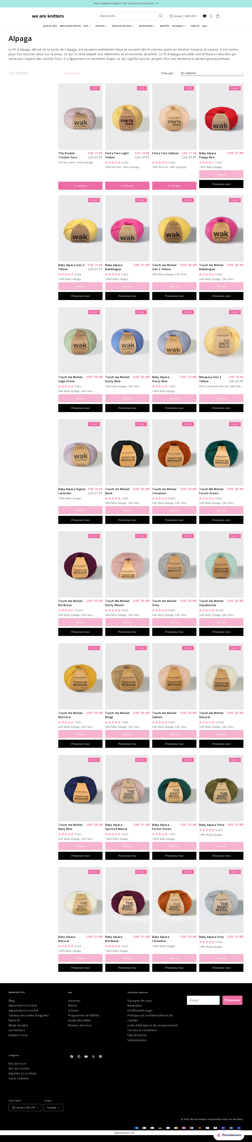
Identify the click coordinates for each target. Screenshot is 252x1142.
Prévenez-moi (221, 184)
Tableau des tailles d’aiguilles (29, 1015)
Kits (86, 26)
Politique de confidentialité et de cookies (150, 1018)
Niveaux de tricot (80, 1025)
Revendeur (134, 1005)
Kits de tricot (17, 1063)
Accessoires (146, 26)
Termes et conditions (142, 1030)
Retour (73, 1005)
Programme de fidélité (83, 1015)
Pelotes (100, 26)
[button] (88, 26)
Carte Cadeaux (19, 1078)
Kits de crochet (19, 1068)
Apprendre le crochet (23, 1010)
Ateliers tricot (18, 1035)
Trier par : (168, 73)
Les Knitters (17, 1030)
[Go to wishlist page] (204, 16)
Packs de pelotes (121, 26)
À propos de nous (139, 1001)
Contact (73, 1010)
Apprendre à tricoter (23, 1005)
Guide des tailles (79, 1020)
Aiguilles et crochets (23, 1073)
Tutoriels (177, 26)
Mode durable (18, 1025)
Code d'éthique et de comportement (152, 1025)
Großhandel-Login (140, 1010)
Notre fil (14, 1020)
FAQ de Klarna (137, 1035)
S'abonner (232, 1000)
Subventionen (137, 1040)
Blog (12, 1001)
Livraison (74, 1001)
